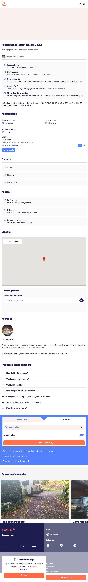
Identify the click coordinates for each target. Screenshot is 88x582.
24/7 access (20, 50)
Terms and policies (51, 571)
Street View (13, 241)
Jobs (46, 568)
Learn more (50, 451)
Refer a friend (49, 566)
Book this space (65, 577)
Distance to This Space (13, 295)
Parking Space (7, 50)
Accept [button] (24, 575)
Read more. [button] (24, 569)
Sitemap (34, 546)
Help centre (49, 564)
